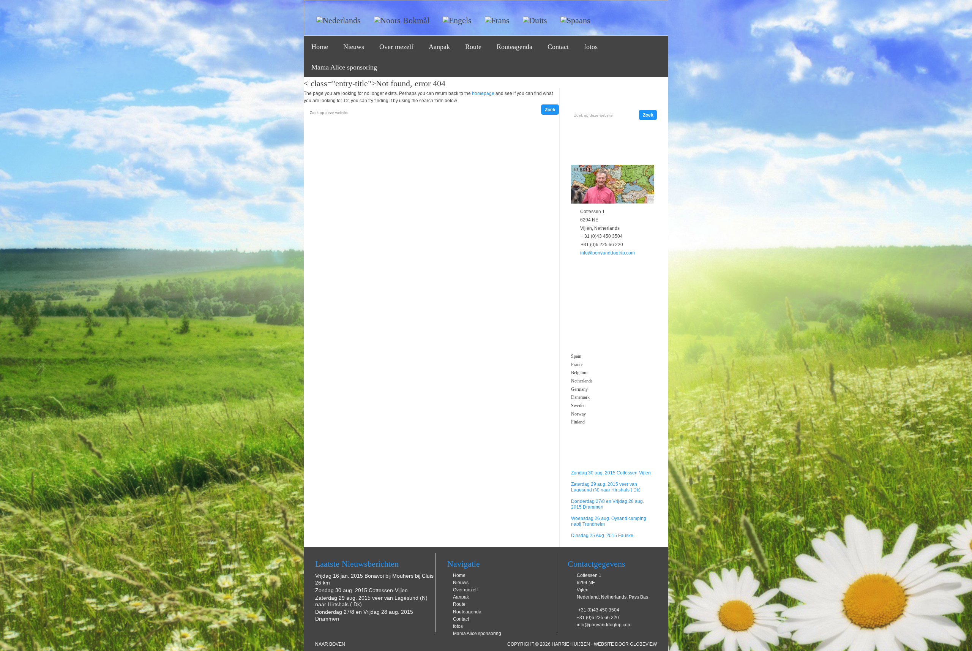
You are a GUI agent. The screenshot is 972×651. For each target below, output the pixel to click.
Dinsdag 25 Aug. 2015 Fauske (602, 535)
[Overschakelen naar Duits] (532, 18)
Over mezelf (396, 47)
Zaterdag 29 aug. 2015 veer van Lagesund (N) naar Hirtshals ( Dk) (606, 487)
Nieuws (353, 47)
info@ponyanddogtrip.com (607, 253)
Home (319, 47)
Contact (558, 47)
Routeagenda (514, 47)
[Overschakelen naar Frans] (494, 18)
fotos (591, 47)
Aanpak (439, 47)
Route (473, 47)
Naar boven (330, 644)
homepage (483, 93)
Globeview (643, 644)
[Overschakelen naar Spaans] (572, 18)
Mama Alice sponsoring (344, 67)
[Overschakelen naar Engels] (454, 18)
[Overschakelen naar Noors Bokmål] (398, 18)
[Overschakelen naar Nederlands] (335, 18)
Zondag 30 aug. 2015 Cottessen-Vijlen (611, 473)
